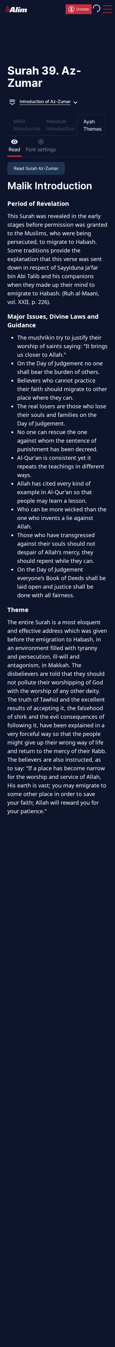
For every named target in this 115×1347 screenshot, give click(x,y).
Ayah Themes (92, 125)
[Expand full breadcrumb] (12, 101)
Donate (82, 9)
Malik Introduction (26, 125)
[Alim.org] (18, 9)
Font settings (41, 149)
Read (14, 149)
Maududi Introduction (60, 125)
